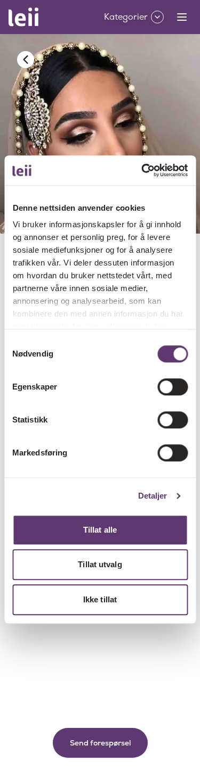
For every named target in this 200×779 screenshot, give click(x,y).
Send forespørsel (100, 743)
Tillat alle (100, 529)
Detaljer (152, 495)
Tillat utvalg (100, 564)
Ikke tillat (100, 599)
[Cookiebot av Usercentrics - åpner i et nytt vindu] (142, 170)
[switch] (172, 386)
